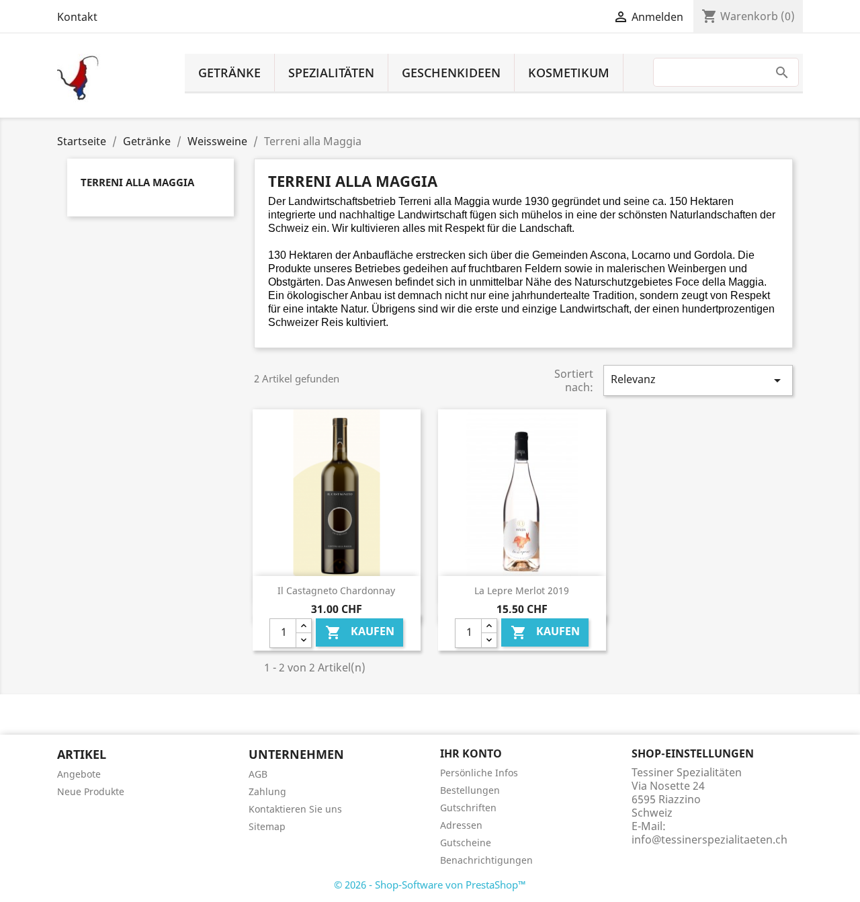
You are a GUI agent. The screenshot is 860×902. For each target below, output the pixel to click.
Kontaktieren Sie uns (295, 809)
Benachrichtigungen (486, 860)
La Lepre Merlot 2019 (521, 590)
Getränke (229, 73)
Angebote (79, 774)
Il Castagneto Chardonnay (336, 590)
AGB (258, 774)
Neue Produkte (90, 791)
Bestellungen (470, 790)
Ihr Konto (471, 753)
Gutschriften (468, 807)
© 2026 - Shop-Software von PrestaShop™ (430, 884)
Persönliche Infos (479, 772)
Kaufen (359, 632)
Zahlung (267, 791)
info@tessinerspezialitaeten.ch (709, 839)
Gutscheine (465, 842)
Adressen (461, 825)
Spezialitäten (331, 73)
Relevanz (698, 380)
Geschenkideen (451, 73)
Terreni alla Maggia (137, 182)
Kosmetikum (568, 73)
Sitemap (267, 826)
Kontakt (77, 16)
